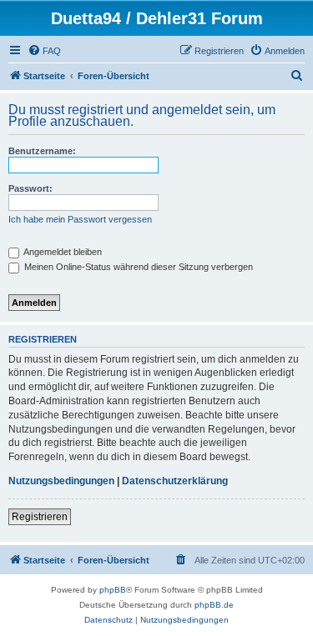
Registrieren (40, 517)
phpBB (112, 589)
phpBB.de (214, 604)
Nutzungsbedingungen (61, 481)
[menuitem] (44, 51)
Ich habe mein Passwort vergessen (80, 219)
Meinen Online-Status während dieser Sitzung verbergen (137, 267)
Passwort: (30, 188)
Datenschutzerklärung (175, 481)
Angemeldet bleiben (62, 252)
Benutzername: (42, 151)
